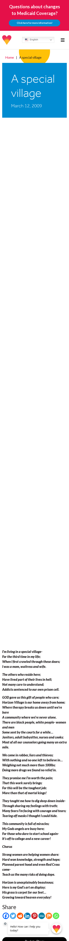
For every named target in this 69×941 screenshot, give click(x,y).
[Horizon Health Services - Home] (7, 40)
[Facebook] (6, 916)
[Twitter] (13, 916)
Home (9, 57)
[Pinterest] (34, 916)
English (33, 39)
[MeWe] (41, 916)
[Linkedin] (27, 916)
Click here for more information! (34, 22)
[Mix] (49, 916)
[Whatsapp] (56, 916)
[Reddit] (20, 916)
